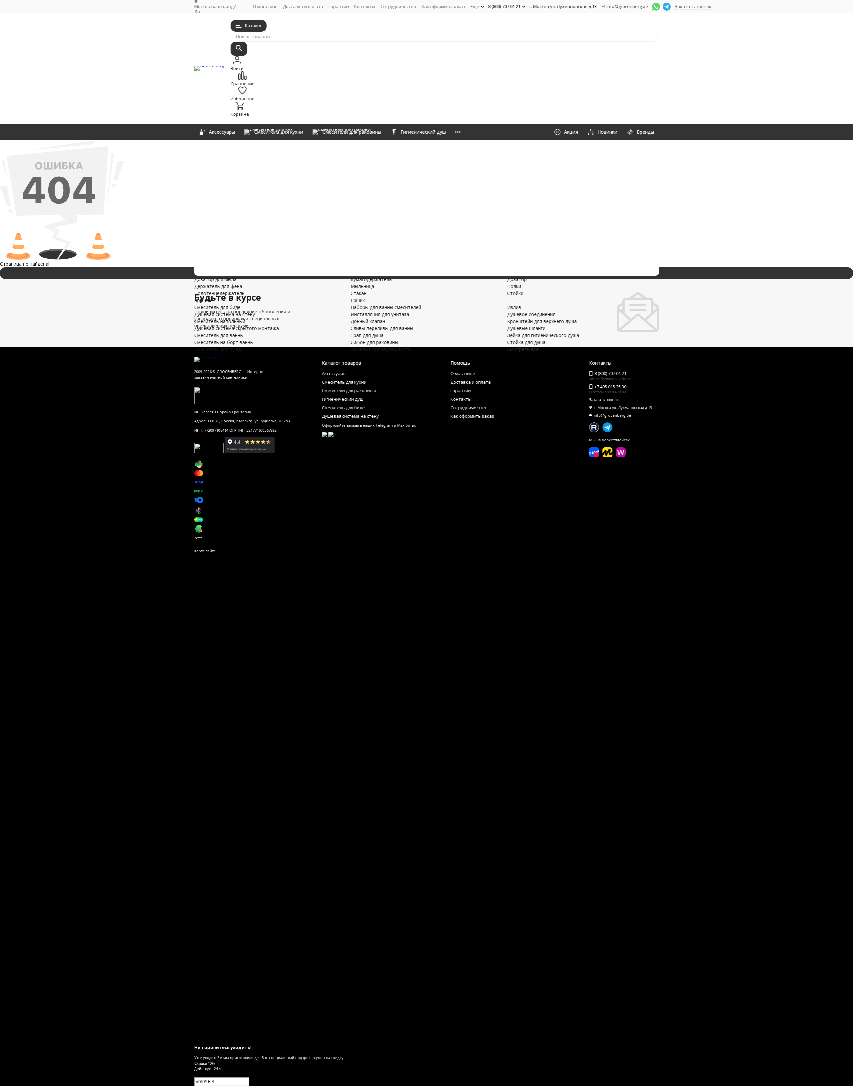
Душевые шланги (495, 186)
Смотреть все (523, 349)
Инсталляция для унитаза (301, 232)
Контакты (364, 6)
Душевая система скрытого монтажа (340, 197)
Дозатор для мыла (403, 151)
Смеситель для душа (283, 218)
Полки (577, 158)
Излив (389, 186)
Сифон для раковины (284, 260)
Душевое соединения (406, 193)
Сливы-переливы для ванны (307, 246)
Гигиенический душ (278, 169)
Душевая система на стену (304, 183)
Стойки (578, 165)
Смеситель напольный (289, 190)
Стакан (484, 165)
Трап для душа (262, 253)
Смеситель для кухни (284, 155)
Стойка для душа (495, 200)
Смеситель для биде (282, 176)
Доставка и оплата (303, 6)
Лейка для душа (587, 186)
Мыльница (487, 158)
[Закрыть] (426, 1037)
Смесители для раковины (299, 162)
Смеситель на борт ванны (302, 211)
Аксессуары (252, 148)
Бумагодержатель (496, 151)
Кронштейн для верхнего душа (417, 200)
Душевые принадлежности (303, 267)
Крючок (391, 172)
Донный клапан (265, 239)
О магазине (265, 6)
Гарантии (339, 6)
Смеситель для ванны (287, 204)
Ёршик (483, 172)
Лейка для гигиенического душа (512, 193)
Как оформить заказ (443, 6)
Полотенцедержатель (407, 165)
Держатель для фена (406, 158)
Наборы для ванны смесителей (319, 225)
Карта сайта (205, 550)
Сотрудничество (398, 6)
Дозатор (579, 151)
